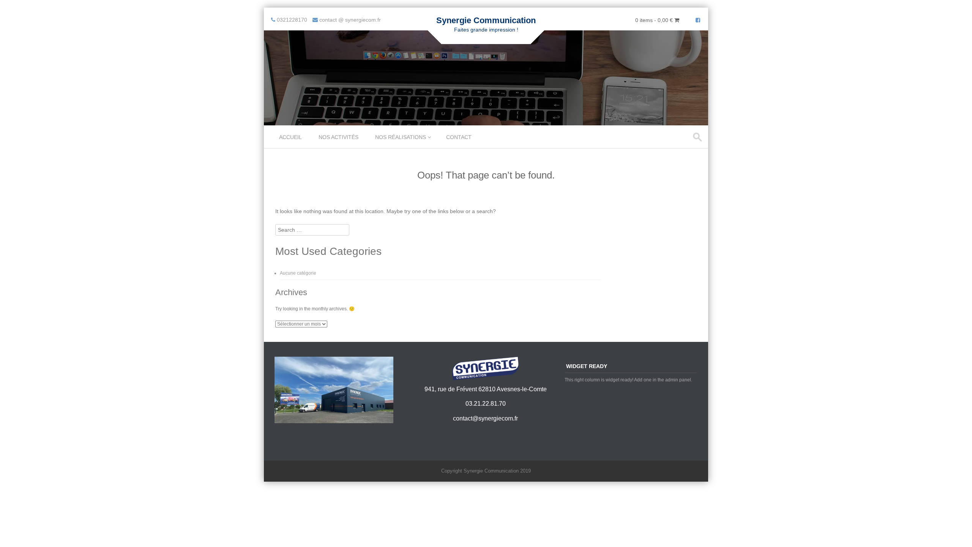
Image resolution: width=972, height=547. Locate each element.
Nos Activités (338, 137)
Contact (459, 137)
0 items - (654, 20)
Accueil (290, 137)
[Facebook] (697, 20)
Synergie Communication (486, 20)
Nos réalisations (400, 137)
